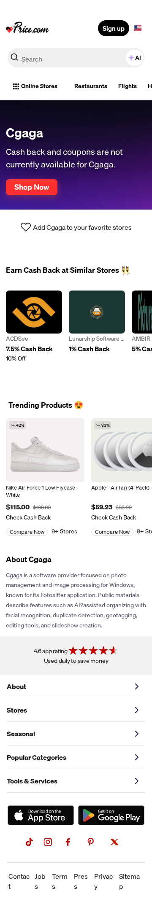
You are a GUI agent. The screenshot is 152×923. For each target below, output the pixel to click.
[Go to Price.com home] (27, 28)
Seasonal (21, 733)
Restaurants (90, 86)
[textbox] (137, 28)
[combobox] (76, 58)
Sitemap (129, 881)
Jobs (40, 881)
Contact (19, 881)
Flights (127, 86)
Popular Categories (36, 757)
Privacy (103, 881)
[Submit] (14, 59)
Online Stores (39, 86)
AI (138, 57)
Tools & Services (32, 780)
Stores (17, 710)
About (16, 686)
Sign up (114, 28)
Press (81, 881)
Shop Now (31, 186)
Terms (60, 881)
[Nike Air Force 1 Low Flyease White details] (45, 450)
